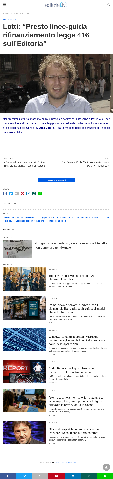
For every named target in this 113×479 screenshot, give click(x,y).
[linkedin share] (28, 193)
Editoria (53, 269)
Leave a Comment (56, 180)
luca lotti (40, 221)
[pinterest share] (22, 193)
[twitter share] (11, 193)
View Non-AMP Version (66, 463)
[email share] (17, 193)
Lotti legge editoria (24, 221)
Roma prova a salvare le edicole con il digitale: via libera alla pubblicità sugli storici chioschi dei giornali (77, 308)
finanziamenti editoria (27, 217)
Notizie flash (22, 13)
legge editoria (59, 217)
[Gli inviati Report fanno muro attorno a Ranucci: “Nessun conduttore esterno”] (24, 432)
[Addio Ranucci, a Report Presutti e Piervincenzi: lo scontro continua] (24, 371)
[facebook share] (5, 193)
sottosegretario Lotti (56, 221)
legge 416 (45, 217)
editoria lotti (8, 217)
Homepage (8, 13)
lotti (71, 217)
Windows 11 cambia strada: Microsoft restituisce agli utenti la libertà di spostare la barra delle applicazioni (77, 340)
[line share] (40, 193)
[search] (108, 4)
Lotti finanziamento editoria (88, 217)
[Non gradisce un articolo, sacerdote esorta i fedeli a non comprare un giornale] (17, 249)
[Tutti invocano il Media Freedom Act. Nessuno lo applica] (24, 278)
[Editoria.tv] (56, 4)
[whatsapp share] (34, 193)
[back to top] (106, 467)
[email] (40, 476)
